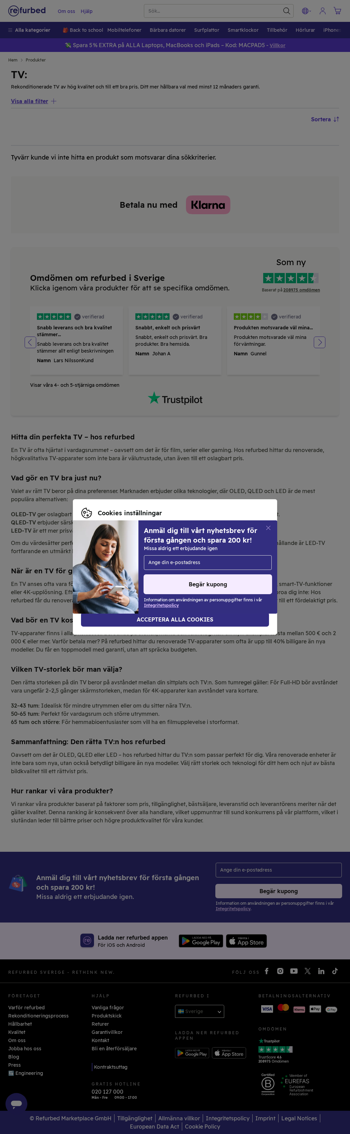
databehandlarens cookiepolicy (118, 571)
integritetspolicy (201, 563)
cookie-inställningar (105, 563)
